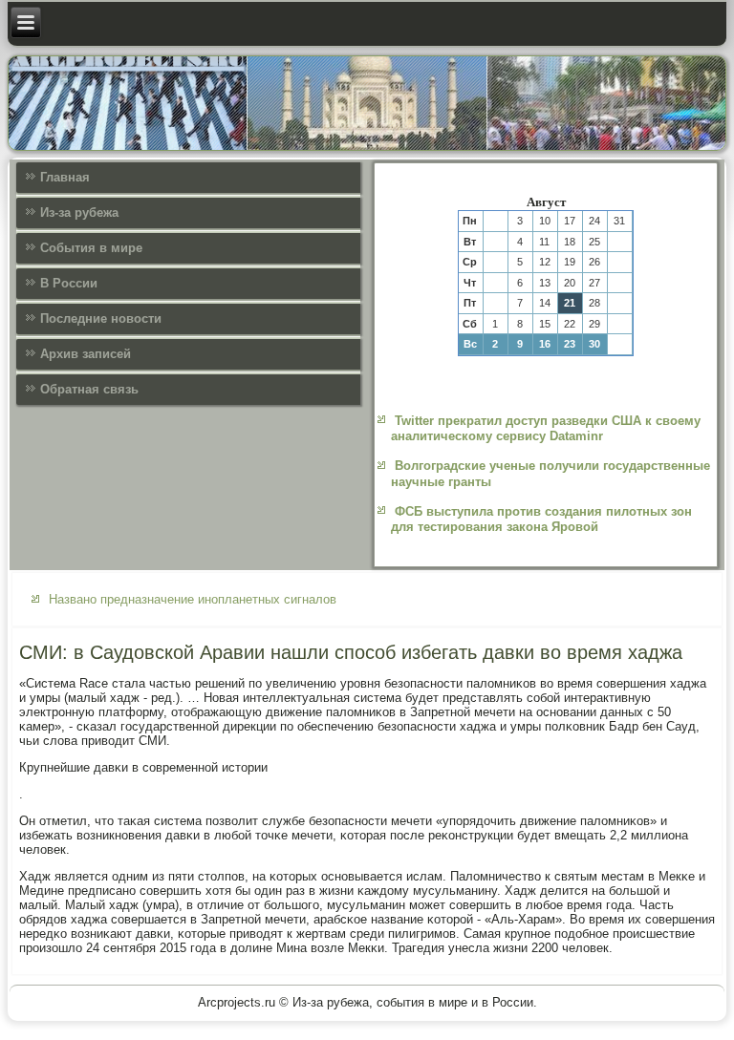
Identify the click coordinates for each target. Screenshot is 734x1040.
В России (68, 283)
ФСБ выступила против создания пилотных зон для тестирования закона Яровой (541, 519)
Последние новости (101, 318)
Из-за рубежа (79, 212)
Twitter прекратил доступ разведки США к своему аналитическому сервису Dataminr (546, 428)
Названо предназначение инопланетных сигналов (192, 599)
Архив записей (85, 354)
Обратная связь (89, 389)
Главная (65, 177)
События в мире (91, 248)
